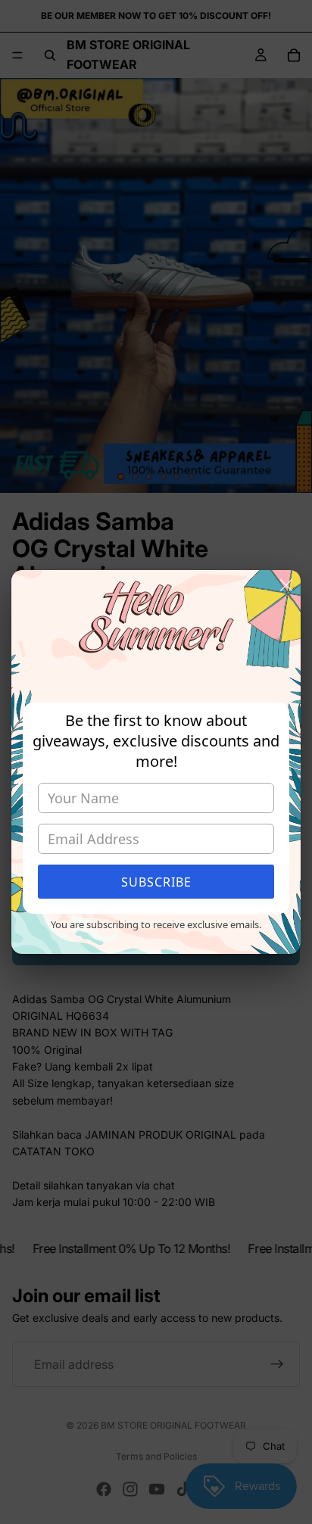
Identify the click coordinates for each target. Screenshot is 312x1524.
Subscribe (156, 882)
